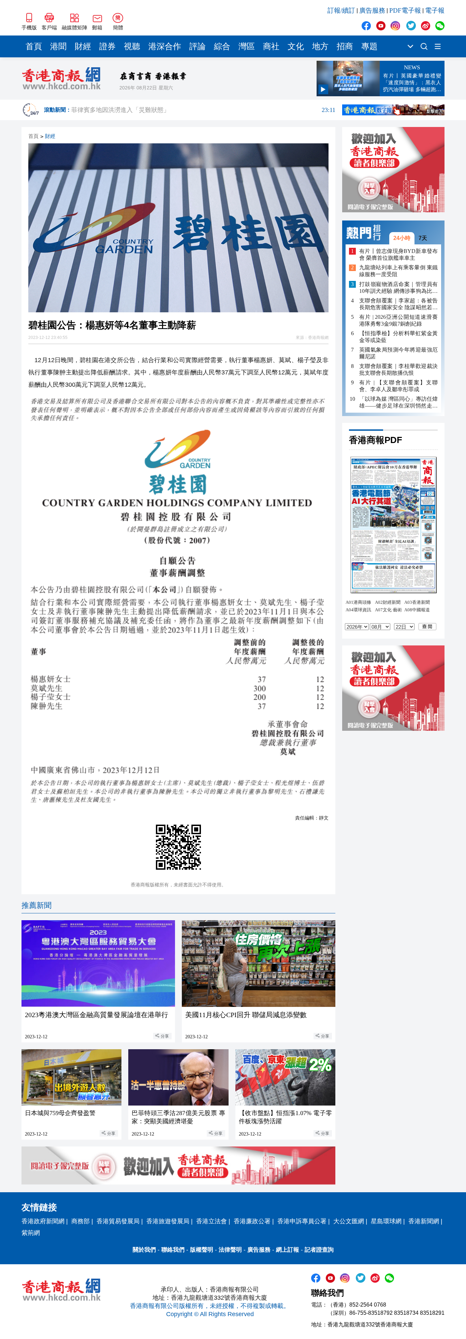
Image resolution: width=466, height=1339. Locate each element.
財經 (83, 46)
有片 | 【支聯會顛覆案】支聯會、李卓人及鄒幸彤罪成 (398, 386)
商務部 (80, 1221)
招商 (345, 46)
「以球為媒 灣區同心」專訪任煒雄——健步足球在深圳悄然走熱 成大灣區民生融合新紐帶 (398, 402)
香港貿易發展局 (118, 1221)
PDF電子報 (405, 10)
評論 (197, 46)
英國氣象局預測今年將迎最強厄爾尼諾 (398, 353)
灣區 (246, 46)
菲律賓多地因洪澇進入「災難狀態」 (203, 109)
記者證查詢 (319, 1250)
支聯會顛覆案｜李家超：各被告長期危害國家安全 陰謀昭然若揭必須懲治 (398, 304)
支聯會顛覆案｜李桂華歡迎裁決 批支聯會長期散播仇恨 (398, 369)
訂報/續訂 (341, 10)
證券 (107, 46)
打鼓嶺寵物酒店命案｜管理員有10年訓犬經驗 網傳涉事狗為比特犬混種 (398, 288)
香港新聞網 (423, 1221)
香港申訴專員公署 (301, 1221)
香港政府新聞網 (42, 1221)
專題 (369, 46)
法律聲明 (230, 1250)
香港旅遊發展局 (167, 1221)
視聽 (132, 46)
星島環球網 (386, 1221)
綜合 (222, 46)
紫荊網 (30, 1232)
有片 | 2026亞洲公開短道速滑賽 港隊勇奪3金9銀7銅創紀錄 (398, 320)
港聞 (58, 46)
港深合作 (164, 46)
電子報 (435, 10)
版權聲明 (201, 1250)
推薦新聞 (36, 905)
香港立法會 (211, 1221)
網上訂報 (287, 1250)
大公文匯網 (348, 1221)
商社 (271, 46)
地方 (320, 46)
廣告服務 (372, 10)
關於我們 (144, 1250)
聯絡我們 (173, 1250)
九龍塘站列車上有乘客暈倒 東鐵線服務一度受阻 (398, 271)
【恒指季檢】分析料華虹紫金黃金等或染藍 (398, 336)
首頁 (34, 46)
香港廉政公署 (252, 1221)
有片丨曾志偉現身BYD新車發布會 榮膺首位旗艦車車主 (398, 254)
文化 (296, 46)
